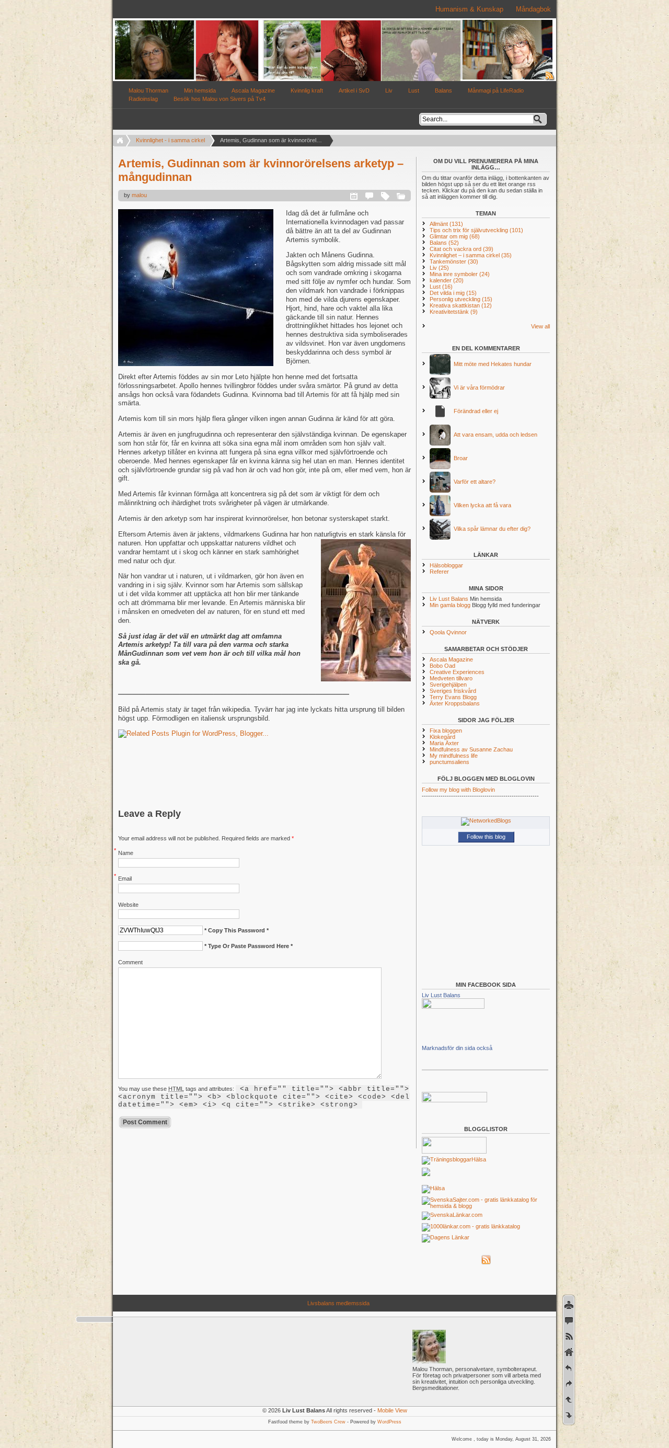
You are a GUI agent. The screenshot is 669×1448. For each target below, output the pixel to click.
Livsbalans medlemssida (338, 1303)
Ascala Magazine (253, 90)
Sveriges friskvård (453, 691)
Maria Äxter (444, 743)
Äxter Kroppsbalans (455, 703)
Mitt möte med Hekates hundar (493, 364)
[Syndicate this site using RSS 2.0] (550, 79)
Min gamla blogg (450, 605)
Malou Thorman (148, 90)
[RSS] (486, 1262)
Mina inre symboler (460, 274)
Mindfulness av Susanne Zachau (471, 749)
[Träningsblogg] (446, 1159)
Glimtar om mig (455, 236)
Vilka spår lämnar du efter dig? (492, 529)
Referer (439, 571)
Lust (413, 90)
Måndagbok (533, 9)
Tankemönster (454, 261)
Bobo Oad (442, 666)
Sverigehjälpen (448, 684)
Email (125, 878)
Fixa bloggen (446, 730)
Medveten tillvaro (451, 678)
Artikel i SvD (354, 90)
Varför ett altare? (474, 481)
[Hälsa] (433, 1188)
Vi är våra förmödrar (479, 387)
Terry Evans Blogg (453, 697)
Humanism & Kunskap (469, 9)
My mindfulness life (454, 755)
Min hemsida (200, 90)
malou (139, 195)
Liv (389, 90)
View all (540, 326)
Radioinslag (143, 99)
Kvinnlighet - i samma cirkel (170, 140)
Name (125, 853)
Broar (461, 458)
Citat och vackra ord (461, 249)
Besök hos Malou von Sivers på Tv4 (220, 99)
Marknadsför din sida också (457, 1048)
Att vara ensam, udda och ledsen (495, 434)
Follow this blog (486, 837)
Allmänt (446, 224)
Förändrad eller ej (476, 411)
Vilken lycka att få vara (482, 505)
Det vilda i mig (453, 293)
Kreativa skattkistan (461, 305)
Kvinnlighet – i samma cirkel (471, 255)
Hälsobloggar (446, 565)
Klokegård (442, 737)
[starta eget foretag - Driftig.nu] (454, 1100)
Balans (443, 90)
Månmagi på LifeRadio (496, 90)
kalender (447, 280)
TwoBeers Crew (328, 1421)
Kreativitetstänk (454, 312)
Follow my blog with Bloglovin (458, 789)
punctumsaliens (449, 762)
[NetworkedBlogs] (486, 820)
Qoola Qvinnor (448, 632)
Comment (130, 962)
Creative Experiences (457, 672)
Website (128, 905)
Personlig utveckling (461, 299)
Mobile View (392, 1410)
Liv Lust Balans (449, 599)
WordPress (389, 1421)
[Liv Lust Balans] (453, 1007)
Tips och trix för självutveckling (476, 230)
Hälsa (478, 1159)
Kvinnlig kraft (307, 90)
